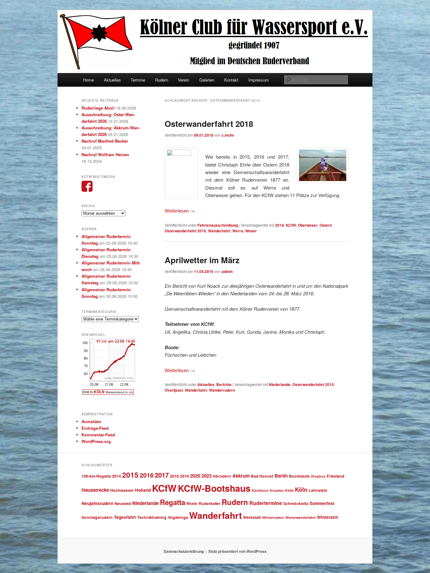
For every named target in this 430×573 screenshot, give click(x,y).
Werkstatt (252, 517)
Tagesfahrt (125, 517)
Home (88, 80)
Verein (183, 80)
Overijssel (174, 390)
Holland (143, 490)
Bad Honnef (262, 476)
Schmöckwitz (295, 503)
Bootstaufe (299, 476)
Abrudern (222, 476)
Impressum (258, 80)
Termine (138, 80)
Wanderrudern (222, 390)
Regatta (172, 502)
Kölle (289, 490)
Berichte (224, 384)
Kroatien (277, 490)
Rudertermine (265, 503)
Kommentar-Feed (98, 435)
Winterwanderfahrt (300, 517)
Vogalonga (178, 517)
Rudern (161, 80)
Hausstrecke (95, 489)
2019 (184, 476)
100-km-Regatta (96, 476)
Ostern (326, 225)
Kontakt (231, 80)
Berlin (281, 475)
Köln (301, 489)
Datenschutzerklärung (184, 551)
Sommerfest (322, 503)
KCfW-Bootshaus (214, 488)
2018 (279, 225)
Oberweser (308, 225)
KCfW (291, 225)
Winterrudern (273, 517)
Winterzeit (327, 517)
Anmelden (91, 421)
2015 (130, 474)
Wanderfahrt (219, 231)
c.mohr (228, 135)
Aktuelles (112, 80)
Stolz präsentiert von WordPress (237, 551)
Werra (237, 231)
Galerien (206, 80)
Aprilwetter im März (202, 260)
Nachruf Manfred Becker (105, 141)
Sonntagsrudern (97, 517)
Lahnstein (317, 490)
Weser (251, 231)
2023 (206, 475)
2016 (147, 475)
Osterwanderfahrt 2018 (209, 123)
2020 (195, 475)
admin (227, 271)
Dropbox (318, 476)
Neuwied (123, 503)
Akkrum (241, 475)
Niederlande (280, 384)
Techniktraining (152, 517)
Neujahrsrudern (97, 503)
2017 (162, 474)
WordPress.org (96, 441)
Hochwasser (122, 490)
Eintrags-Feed (95, 428)
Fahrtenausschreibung (217, 225)
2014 (116, 476)
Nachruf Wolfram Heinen (105, 154)
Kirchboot (260, 490)
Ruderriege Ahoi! (98, 108)
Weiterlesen (180, 210)
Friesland (335, 476)
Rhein (191, 503)
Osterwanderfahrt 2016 (185, 231)
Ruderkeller (209, 503)
